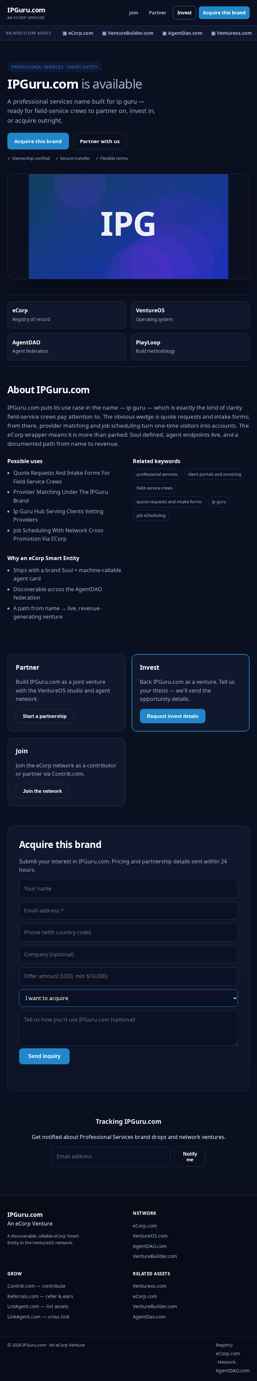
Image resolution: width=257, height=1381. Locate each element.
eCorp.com (145, 1226)
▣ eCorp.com (75, 33)
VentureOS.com (150, 1236)
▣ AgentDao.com (179, 33)
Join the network (42, 791)
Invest (184, 12)
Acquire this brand (224, 12)
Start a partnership (45, 716)
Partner (157, 12)
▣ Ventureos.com (228, 33)
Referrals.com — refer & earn (40, 1296)
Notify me (190, 1156)
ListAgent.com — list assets (38, 1306)
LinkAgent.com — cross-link (38, 1316)
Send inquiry (44, 1056)
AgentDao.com (149, 1316)
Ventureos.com (149, 1286)
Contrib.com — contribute (36, 1286)
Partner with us (99, 141)
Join (133, 12)
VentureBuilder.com (155, 1256)
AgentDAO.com (150, 1246)
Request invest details (172, 716)
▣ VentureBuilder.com (125, 33)
